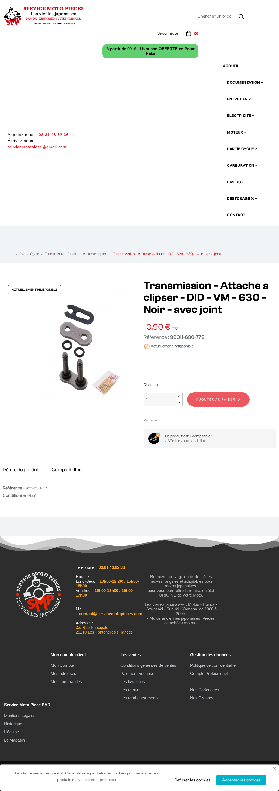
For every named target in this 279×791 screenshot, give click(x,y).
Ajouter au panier (215, 399)
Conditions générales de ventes (148, 665)
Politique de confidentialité (213, 665)
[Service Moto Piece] (38, 628)
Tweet (173, 420)
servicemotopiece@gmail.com (37, 147)
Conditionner (15, 495)
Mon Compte (62, 665)
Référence (12, 488)
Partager (164, 420)
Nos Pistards (201, 698)
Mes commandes (66, 681)
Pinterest (181, 420)
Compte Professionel (209, 673)
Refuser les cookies (192, 780)
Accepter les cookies (241, 780)
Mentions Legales (19, 715)
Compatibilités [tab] (66, 470)
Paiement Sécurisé (137, 673)
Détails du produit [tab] (21, 470)
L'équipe (11, 732)
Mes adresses (63, 673)
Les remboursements (139, 698)
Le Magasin (14, 740)
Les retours (130, 689)
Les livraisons (132, 681)
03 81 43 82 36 (54, 134)
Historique (13, 723)
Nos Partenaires (204, 689)
